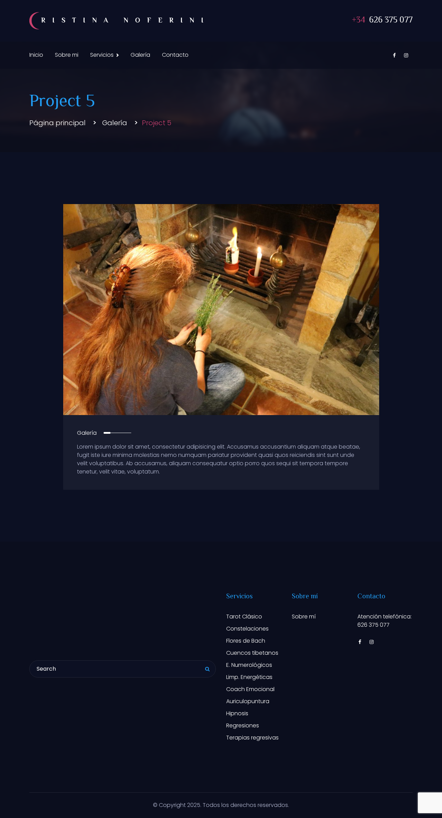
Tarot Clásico (244, 617)
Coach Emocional (250, 689)
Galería (140, 55)
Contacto (175, 55)
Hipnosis (237, 713)
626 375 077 (382, 21)
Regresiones (242, 725)
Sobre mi (66, 55)
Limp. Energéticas (249, 677)
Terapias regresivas (252, 738)
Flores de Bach (245, 641)
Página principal (57, 123)
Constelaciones (247, 629)
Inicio (36, 55)
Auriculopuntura (247, 701)
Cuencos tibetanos (252, 653)
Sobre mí (304, 617)
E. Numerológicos (249, 665)
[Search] (207, 669)
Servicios (102, 55)
